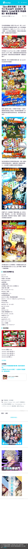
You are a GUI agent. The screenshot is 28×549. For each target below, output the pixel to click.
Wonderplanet (18, 404)
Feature (10, 402)
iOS (14, 402)
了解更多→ (5, 547)
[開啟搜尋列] (18, 2)
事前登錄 (14, 406)
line (13, 404)
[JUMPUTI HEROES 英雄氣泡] (14, 377)
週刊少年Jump (20, 406)
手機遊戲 (5, 400)
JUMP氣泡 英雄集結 (6, 404)
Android (5, 402)
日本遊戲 (11, 400)
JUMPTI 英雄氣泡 (20, 402)
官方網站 (4, 360)
